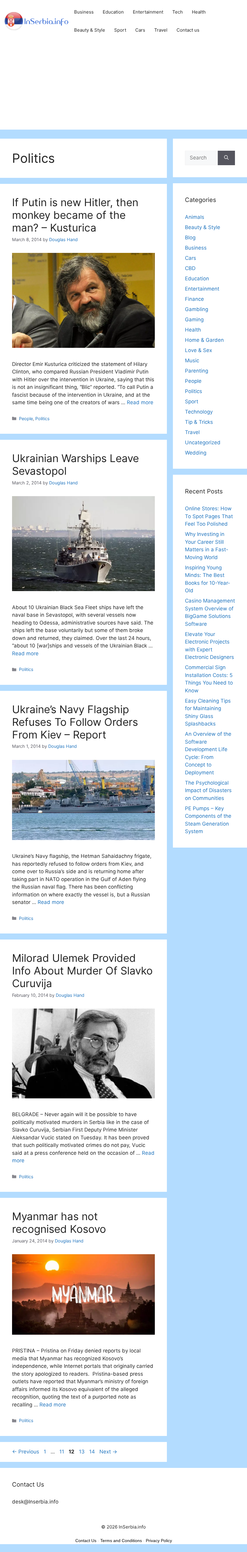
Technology (199, 412)
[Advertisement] (123, 87)
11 (62, 1452)
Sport (120, 30)
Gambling (196, 309)
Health (199, 12)
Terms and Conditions (121, 1540)
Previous (25, 1452)
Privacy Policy (159, 1540)
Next (108, 1452)
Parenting (196, 371)
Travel (160, 30)
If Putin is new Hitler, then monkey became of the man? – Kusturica (75, 215)
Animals (194, 217)
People (26, 418)
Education (113, 12)
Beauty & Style (89, 30)
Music (192, 360)
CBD (190, 268)
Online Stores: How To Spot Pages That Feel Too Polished (209, 516)
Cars (140, 30)
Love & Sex (198, 350)
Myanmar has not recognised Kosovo (59, 1222)
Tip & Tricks (199, 422)
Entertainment (148, 12)
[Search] (226, 158)
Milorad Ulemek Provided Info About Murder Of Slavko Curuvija (82, 971)
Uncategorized (202, 442)
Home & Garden (204, 340)
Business (84, 12)
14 (92, 1452)
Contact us (188, 30)
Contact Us (85, 1540)
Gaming (194, 319)
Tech (177, 12)
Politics (42, 418)
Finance (194, 299)
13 (82, 1452)
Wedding (195, 453)
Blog (190, 238)
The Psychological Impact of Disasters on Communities (208, 790)
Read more (140, 402)
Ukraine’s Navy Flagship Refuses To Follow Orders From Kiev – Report (75, 722)
